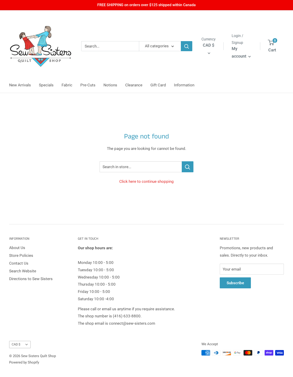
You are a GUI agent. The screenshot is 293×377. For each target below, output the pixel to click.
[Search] (186, 46)
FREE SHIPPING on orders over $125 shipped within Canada (146, 5)
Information (184, 85)
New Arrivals (20, 85)
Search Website (22, 271)
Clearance (133, 85)
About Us (17, 247)
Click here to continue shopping (146, 181)
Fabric (67, 85)
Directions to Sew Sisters (31, 278)
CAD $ (16, 344)
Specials (46, 85)
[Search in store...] (187, 166)
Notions (110, 85)
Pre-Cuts (87, 85)
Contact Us (18, 263)
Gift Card (158, 85)
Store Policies (21, 255)
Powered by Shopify (24, 362)
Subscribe (235, 283)
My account (239, 52)
